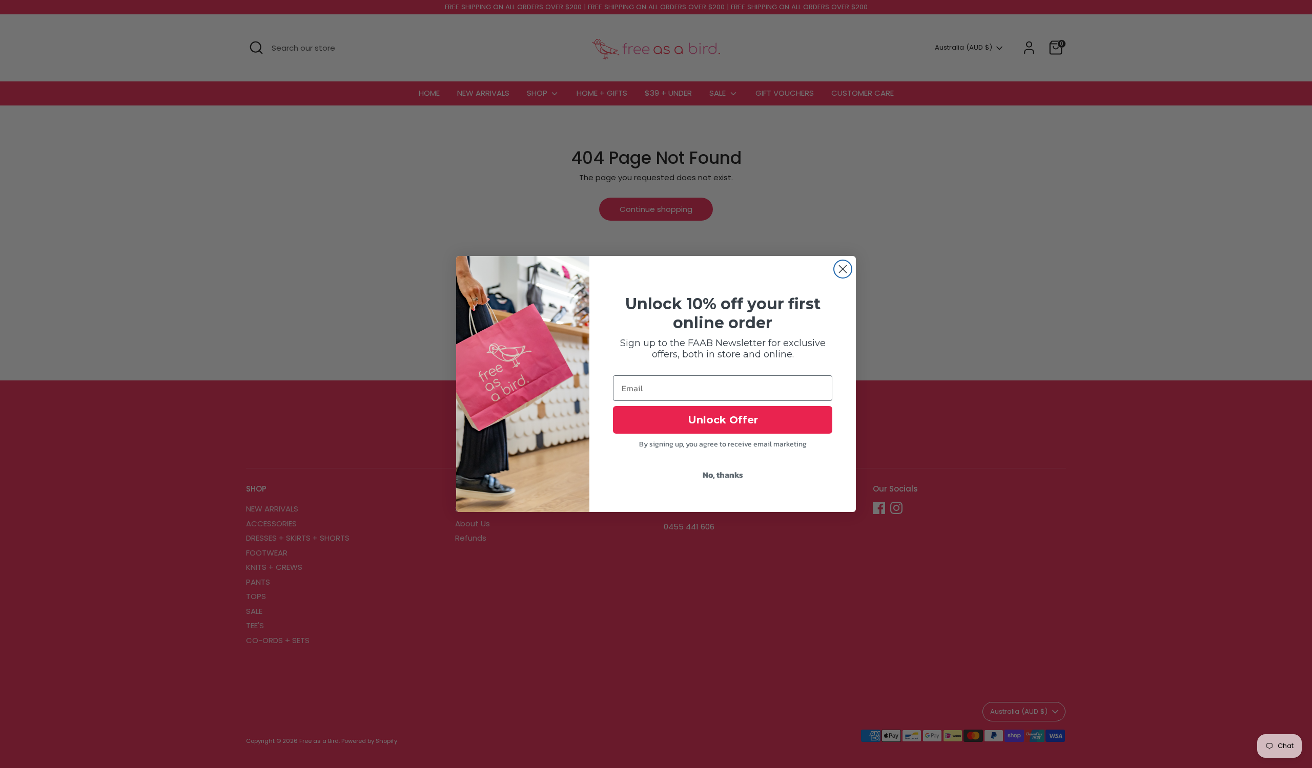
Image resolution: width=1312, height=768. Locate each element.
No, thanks (723, 474)
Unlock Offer (723, 420)
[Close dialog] (843, 269)
